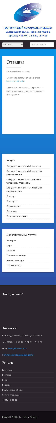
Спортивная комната (16, 216)
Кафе (9, 245)
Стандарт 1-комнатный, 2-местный (23, 166)
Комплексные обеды (16, 255)
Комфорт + (12, 201)
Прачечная (11, 211)
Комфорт (11, 196)
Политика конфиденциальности (17, 355)
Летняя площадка (15, 260)
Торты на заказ (14, 265)
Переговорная (13, 206)
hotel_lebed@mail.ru (15, 81)
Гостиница (7, 370)
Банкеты (10, 250)
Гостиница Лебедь (28, 417)
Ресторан (11, 240)
